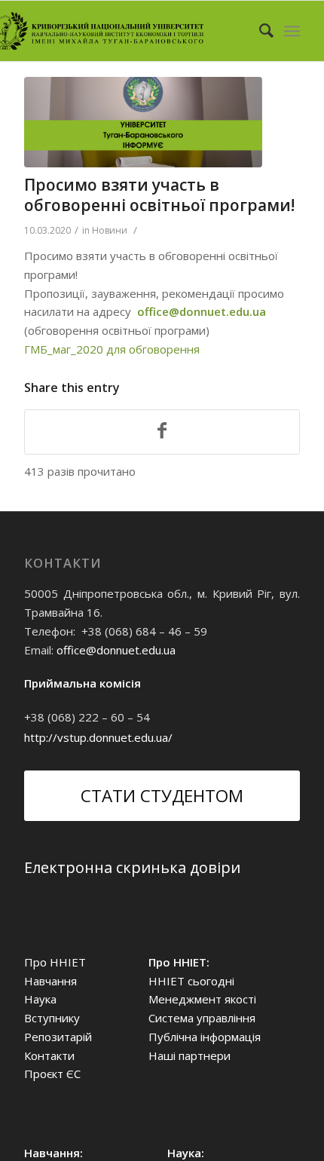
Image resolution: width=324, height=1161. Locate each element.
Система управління (201, 1017)
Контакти (49, 1055)
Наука (40, 998)
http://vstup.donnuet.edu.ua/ (98, 737)
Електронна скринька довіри (132, 867)
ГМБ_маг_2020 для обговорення (112, 349)
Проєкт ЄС (52, 1073)
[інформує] (143, 122)
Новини (109, 230)
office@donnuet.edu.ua (116, 649)
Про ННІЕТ (55, 962)
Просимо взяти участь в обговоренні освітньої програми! (159, 195)
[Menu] (292, 31)
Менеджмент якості (202, 998)
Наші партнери (189, 1055)
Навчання (50, 980)
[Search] (259, 31)
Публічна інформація (204, 1036)
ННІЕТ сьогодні (191, 980)
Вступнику (52, 1017)
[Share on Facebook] (162, 432)
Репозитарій (58, 1036)
